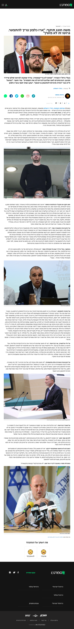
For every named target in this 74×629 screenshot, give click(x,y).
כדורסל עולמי (34, 587)
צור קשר (43, 620)
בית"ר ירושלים (58, 88)
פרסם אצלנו (54, 620)
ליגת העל (58, 26)
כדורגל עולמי (58, 595)
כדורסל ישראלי (57, 603)
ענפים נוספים (34, 603)
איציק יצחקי (59, 95)
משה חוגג (50, 537)
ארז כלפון (55, 537)
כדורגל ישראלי (66, 26)
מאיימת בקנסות (59, 108)
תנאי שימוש (33, 620)
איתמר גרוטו (60, 537)
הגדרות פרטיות (21, 620)
